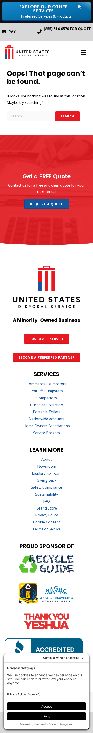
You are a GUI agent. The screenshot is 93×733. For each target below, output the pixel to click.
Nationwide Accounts (46, 419)
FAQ (46, 501)
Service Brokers (46, 433)
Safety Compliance (46, 487)
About (46, 460)
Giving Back (46, 480)
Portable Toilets (46, 412)
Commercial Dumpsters (46, 384)
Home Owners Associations (46, 426)
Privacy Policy (46, 515)
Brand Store (46, 508)
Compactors (46, 398)
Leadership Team (46, 473)
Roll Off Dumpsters (46, 391)
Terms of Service (46, 529)
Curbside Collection (46, 405)
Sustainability (46, 494)
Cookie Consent (46, 522)
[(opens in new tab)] (46, 572)
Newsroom (46, 467)
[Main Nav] (83, 52)
